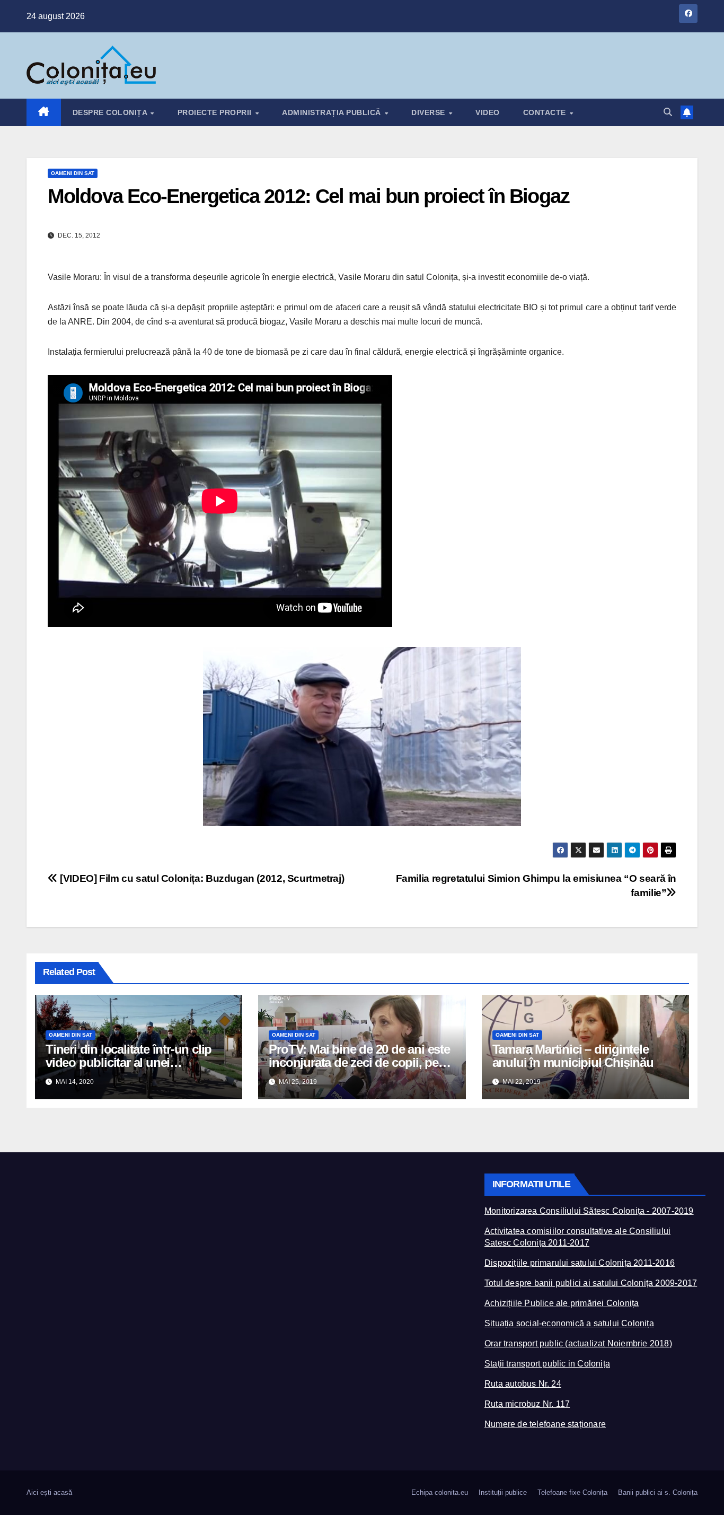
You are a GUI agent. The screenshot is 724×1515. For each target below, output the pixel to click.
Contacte (546, 112)
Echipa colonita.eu (439, 1492)
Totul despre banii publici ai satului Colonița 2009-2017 (590, 1283)
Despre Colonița (111, 112)
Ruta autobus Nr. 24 (522, 1383)
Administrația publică (332, 112)
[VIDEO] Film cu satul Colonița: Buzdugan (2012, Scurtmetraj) (201, 878)
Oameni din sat (72, 173)
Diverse (429, 112)
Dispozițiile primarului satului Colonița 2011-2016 (579, 1262)
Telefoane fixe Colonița (572, 1492)
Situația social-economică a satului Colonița (569, 1323)
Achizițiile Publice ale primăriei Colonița (561, 1303)
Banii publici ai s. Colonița (657, 1492)
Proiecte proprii (216, 112)
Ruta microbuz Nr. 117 (527, 1403)
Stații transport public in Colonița (547, 1363)
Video (487, 112)
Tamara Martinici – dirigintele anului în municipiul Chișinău (573, 1056)
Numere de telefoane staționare (545, 1424)
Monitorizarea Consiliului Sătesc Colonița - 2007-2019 (589, 1210)
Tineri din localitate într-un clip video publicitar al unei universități (128, 1062)
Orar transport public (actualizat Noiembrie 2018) (578, 1343)
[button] (668, 112)
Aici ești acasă (49, 1492)
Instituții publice (503, 1492)
